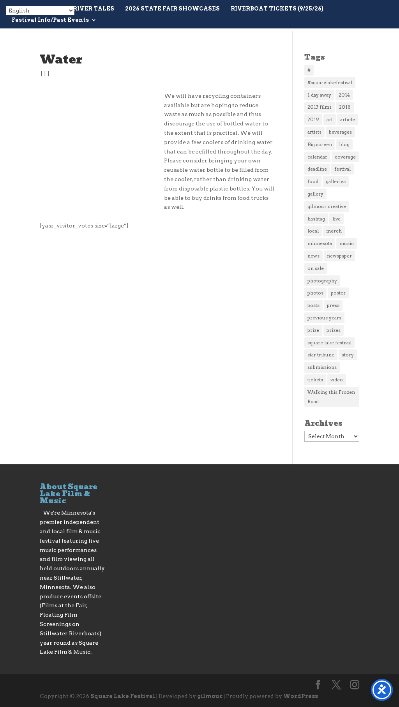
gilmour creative (326, 206)
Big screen (319, 144)
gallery (315, 194)
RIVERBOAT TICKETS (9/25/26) (277, 9)
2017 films (319, 107)
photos (315, 293)
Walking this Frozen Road (331, 396)
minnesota (319, 243)
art (330, 119)
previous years (324, 318)
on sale (315, 268)
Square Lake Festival (122, 696)
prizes (334, 330)
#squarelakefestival (329, 82)
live (336, 219)
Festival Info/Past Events (50, 20)
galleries (336, 181)
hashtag (316, 219)
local (313, 231)
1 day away (319, 95)
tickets (315, 380)
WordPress (300, 696)
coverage (345, 157)
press (333, 305)
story (348, 355)
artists (314, 132)
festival (342, 169)
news (313, 256)
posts (313, 305)
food (312, 181)
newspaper (339, 256)
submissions (322, 367)
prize (313, 330)
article (347, 119)
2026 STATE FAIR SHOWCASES (172, 9)
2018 (345, 107)
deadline (317, 169)
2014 (344, 95)
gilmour (209, 696)
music (346, 243)
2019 (313, 119)
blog (344, 144)
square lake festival (329, 343)
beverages (340, 132)
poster (338, 293)
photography (322, 281)
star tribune (320, 355)
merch (334, 231)
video (336, 380)
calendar (317, 157)
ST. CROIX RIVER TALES (77, 9)
